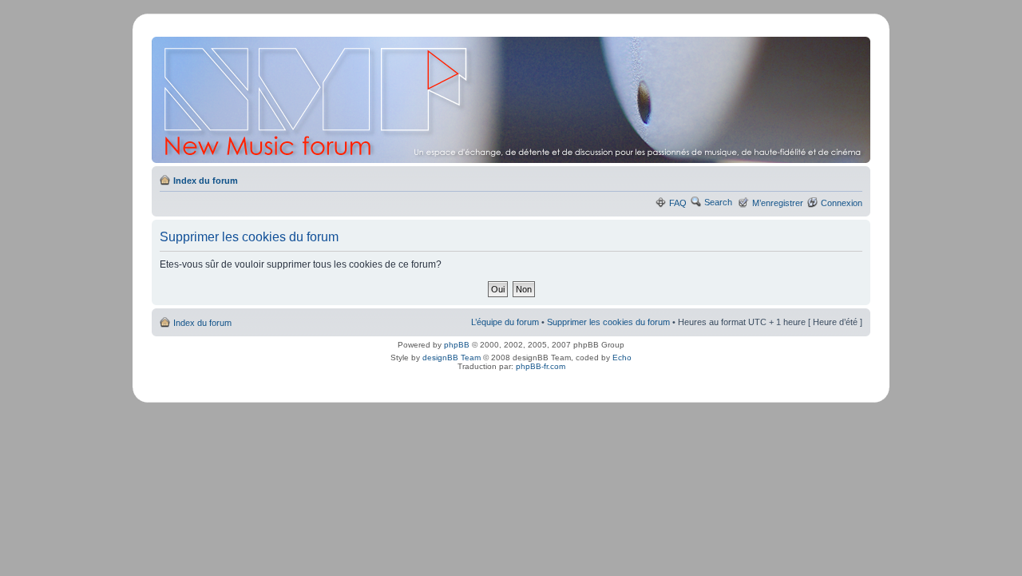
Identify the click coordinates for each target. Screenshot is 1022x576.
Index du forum (205, 180)
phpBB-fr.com (540, 366)
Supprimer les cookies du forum (608, 322)
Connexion (841, 203)
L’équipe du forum (505, 322)
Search (718, 202)
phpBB (456, 344)
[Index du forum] (512, 100)
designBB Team (451, 357)
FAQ (678, 203)
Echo (622, 357)
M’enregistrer (777, 203)
